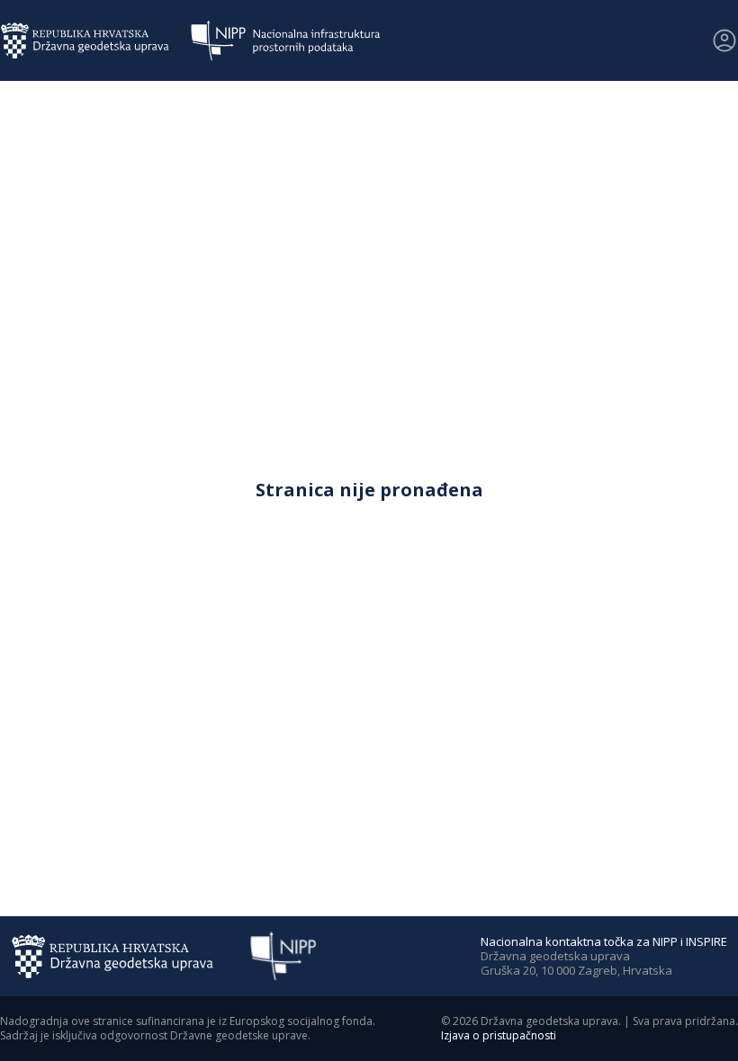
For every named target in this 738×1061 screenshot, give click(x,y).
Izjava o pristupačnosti (498, 1035)
